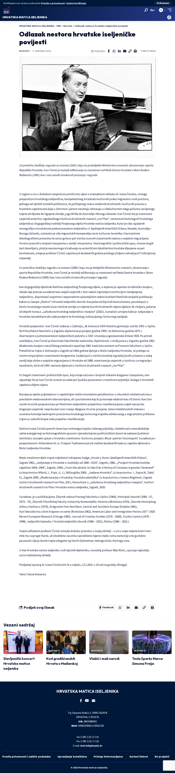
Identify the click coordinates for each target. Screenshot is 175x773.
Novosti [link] (24, 51)
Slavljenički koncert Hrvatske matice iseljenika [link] (19, 663)
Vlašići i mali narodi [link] (104, 658)
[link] (169, 17)
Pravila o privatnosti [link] (53, 3)
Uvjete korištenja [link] (76, 3)
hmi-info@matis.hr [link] (91, 745)
